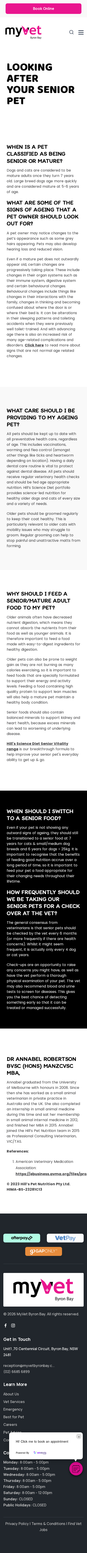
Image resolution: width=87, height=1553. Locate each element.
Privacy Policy (17, 1523)
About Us (11, 1393)
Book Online (43, 8)
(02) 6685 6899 (16, 1371)
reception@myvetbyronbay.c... (29, 1365)
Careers (10, 1424)
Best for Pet (13, 1416)
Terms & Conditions (48, 1523)
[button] (76, 1468)
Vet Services (14, 1401)
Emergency (13, 1409)
